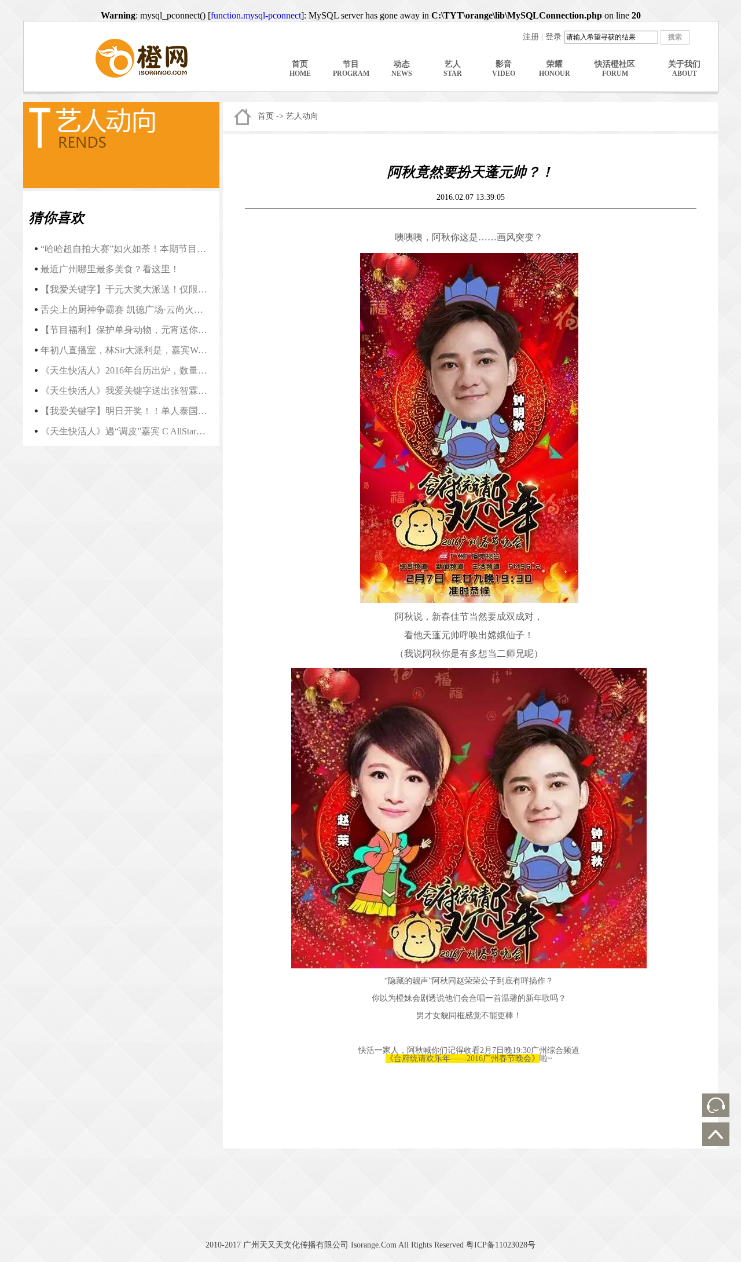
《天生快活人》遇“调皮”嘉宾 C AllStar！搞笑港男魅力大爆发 (165, 431)
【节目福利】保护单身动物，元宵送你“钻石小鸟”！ (146, 330)
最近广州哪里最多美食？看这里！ (110, 269)
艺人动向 (302, 116)
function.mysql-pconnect (256, 15)
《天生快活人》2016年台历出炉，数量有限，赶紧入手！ (156, 370)
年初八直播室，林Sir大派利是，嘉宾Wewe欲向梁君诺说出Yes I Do (175, 350)
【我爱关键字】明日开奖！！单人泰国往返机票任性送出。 (161, 411)
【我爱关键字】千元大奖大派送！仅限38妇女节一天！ (152, 289)
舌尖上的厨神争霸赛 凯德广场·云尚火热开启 (131, 309)
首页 (266, 116)
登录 (553, 36)
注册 (531, 36)
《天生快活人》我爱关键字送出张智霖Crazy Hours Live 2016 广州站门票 (187, 391)
